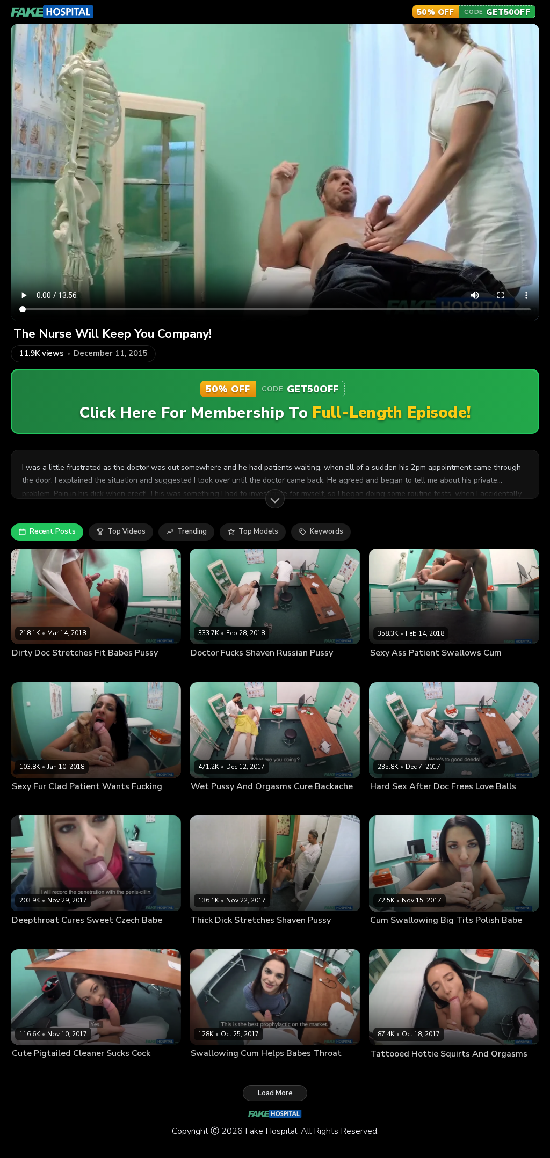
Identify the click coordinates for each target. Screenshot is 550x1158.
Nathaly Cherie (35, 937)
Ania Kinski (387, 937)
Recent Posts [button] (53, 531)
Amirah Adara (392, 670)
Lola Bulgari (389, 1070)
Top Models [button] (258, 531)
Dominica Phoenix (219, 1070)
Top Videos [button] (126, 531)
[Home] (52, 11)
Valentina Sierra (36, 804)
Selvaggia (28, 1070)
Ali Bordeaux (390, 804)
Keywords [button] (326, 531)
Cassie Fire (208, 670)
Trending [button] (192, 531)
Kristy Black (209, 804)
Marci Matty (209, 937)
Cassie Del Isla (35, 670)
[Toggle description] (275, 498)
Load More (275, 1093)
